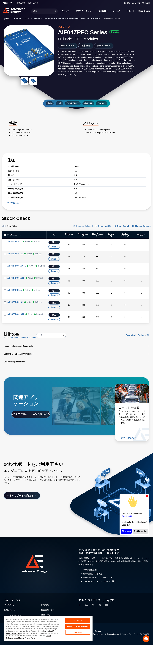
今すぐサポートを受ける (20, 495)
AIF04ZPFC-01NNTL (16, 266)
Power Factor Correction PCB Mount (84, 19)
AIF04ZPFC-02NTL (15, 314)
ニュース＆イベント (12, 615)
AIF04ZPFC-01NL (15, 254)
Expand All (131, 335)
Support (101, 103)
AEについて (9, 605)
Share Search (123, 226)
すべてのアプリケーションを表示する (30, 414)
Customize (78, 632)
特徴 (50, 103)
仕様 (59, 103)
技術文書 (88, 103)
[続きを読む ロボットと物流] (132, 393)
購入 (54, 242)
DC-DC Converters (33, 19)
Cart (147, 3)
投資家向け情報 (48, 610)
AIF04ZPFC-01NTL (15, 278)
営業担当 (85, 45)
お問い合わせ (9, 610)
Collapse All (143, 335)
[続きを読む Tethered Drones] (69, 393)
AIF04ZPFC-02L (14, 290)
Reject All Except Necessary (77, 626)
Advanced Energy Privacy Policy (23, 638)
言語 (128, 3)
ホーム (7, 19)
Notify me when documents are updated (20, 337)
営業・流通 (46, 615)
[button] (146, 638)
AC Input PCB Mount (54, 19)
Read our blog (128, 516)
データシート (103, 45)
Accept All (78, 620)
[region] (48, 628)
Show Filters (12, 226)
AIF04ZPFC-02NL (15, 302)
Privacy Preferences (98, 632)
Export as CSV (104, 226)
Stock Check (67, 45)
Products (17, 19)
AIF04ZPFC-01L (14, 242)
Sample (54, 247)
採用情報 (45, 605)
